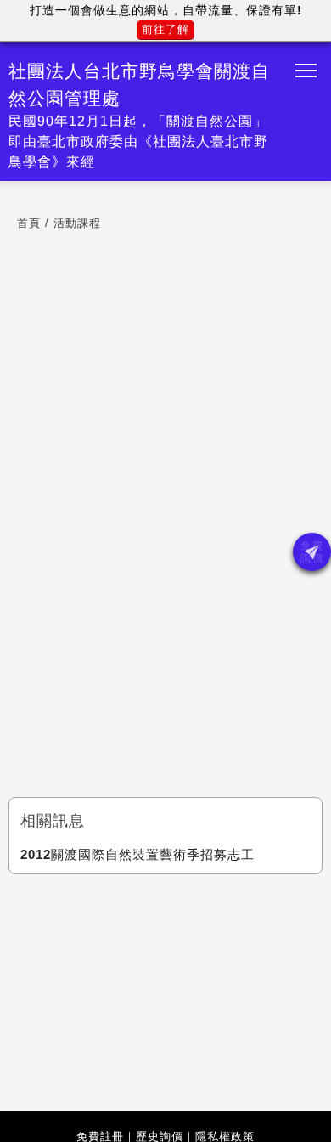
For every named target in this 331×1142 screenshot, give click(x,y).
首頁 (29, 223)
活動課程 (77, 223)
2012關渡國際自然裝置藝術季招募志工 (137, 854)
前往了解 (165, 29)
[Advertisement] (165, 989)
